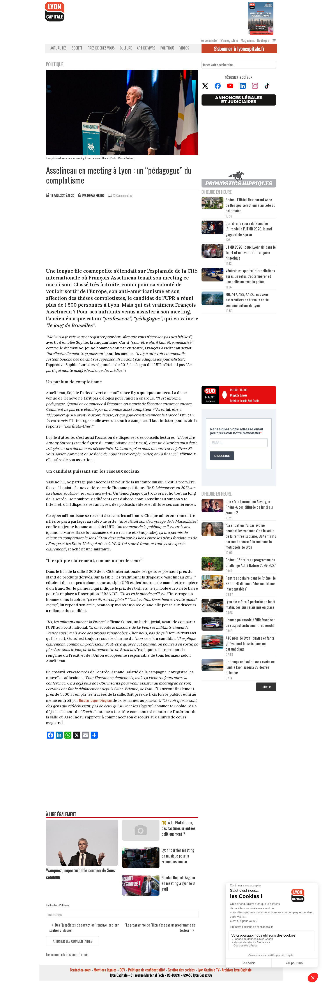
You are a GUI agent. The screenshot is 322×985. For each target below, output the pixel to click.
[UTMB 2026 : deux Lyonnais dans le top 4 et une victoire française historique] (212, 251)
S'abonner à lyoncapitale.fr (239, 48)
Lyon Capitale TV (208, 970)
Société (77, 48)
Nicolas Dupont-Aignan (95, 700)
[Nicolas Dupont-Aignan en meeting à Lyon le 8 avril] (140, 894)
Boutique (263, 40)
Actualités (58, 48)
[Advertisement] (122, 233)
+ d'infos (266, 686)
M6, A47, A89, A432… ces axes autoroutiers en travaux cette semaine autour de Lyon (247, 300)
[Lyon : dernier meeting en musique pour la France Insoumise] (140, 866)
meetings (55, 915)
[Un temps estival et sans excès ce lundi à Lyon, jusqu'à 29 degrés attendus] (212, 665)
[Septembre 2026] (260, 17)
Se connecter (209, 40)
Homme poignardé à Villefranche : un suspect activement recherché (250, 622)
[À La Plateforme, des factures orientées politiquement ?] (140, 839)
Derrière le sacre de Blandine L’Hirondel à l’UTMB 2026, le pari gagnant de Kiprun (249, 229)
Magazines (248, 40)
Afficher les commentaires (72, 941)
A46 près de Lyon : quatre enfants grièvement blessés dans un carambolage (250, 643)
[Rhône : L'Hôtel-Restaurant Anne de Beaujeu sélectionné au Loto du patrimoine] (212, 203)
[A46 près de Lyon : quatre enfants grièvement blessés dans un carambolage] (212, 642)
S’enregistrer (229, 40)
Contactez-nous (80, 970)
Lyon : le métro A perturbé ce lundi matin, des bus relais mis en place (250, 604)
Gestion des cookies (181, 970)
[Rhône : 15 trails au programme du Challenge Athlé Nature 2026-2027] (212, 564)
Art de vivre (146, 48)
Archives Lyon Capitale (236, 970)
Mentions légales (105, 970)
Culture (126, 48)
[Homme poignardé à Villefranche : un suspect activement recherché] (212, 624)
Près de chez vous (101, 48)
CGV (122, 970)
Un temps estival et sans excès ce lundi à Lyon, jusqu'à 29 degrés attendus (250, 667)
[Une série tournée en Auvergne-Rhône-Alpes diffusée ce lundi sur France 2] (212, 506)
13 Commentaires (122, 195)
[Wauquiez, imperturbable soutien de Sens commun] (82, 864)
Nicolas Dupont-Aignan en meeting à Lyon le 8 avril (178, 883)
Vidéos (184, 48)
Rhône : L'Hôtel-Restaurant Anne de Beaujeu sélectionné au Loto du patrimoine (250, 205)
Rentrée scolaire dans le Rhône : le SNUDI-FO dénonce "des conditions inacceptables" (251, 583)
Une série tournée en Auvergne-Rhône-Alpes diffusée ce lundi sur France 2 (250, 507)
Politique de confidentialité (146, 970)
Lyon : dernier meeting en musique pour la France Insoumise (178, 855)
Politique (167, 48)
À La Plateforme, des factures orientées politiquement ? (178, 828)
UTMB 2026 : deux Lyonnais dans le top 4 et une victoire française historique (251, 252)
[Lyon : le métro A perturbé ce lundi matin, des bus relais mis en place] (212, 606)
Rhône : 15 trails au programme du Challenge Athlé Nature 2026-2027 (251, 562)
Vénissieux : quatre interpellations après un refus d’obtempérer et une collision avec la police (250, 276)
